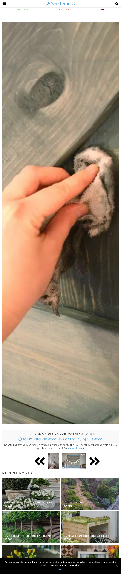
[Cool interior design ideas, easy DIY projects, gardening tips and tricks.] (60, 5)
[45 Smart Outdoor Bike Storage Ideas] (90, 527)
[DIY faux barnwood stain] (73, 461)
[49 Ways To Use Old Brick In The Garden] (90, 494)
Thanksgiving (64, 10)
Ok (60, 569)
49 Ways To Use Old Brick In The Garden (86, 504)
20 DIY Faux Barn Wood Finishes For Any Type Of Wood (62, 439)
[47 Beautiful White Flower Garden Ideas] (31, 494)
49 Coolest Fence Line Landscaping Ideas (30, 537)
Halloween (22, 10)
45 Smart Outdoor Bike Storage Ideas (86, 537)
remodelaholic (75, 448)
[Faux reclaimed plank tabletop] (53, 461)
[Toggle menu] (4, 4)
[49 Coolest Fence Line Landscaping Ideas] (31, 527)
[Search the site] (116, 4)
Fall (102, 10)
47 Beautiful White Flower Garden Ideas (30, 504)
